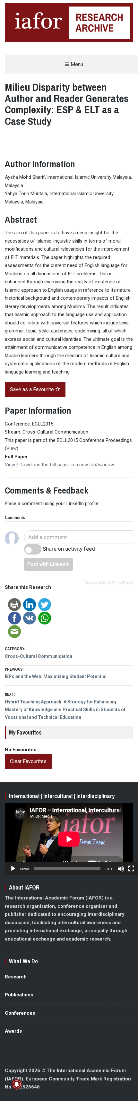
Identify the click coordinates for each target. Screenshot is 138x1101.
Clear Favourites (28, 761)
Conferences (20, 1013)
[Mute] (121, 868)
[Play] (13, 868)
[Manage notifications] (17, 1084)
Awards (13, 1031)
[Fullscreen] (131, 868)
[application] (69, 839)
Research (16, 977)
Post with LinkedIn (48, 564)
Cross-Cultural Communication (38, 656)
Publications (19, 995)
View (11, 448)
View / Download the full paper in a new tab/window (59, 465)
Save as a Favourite (32, 389)
